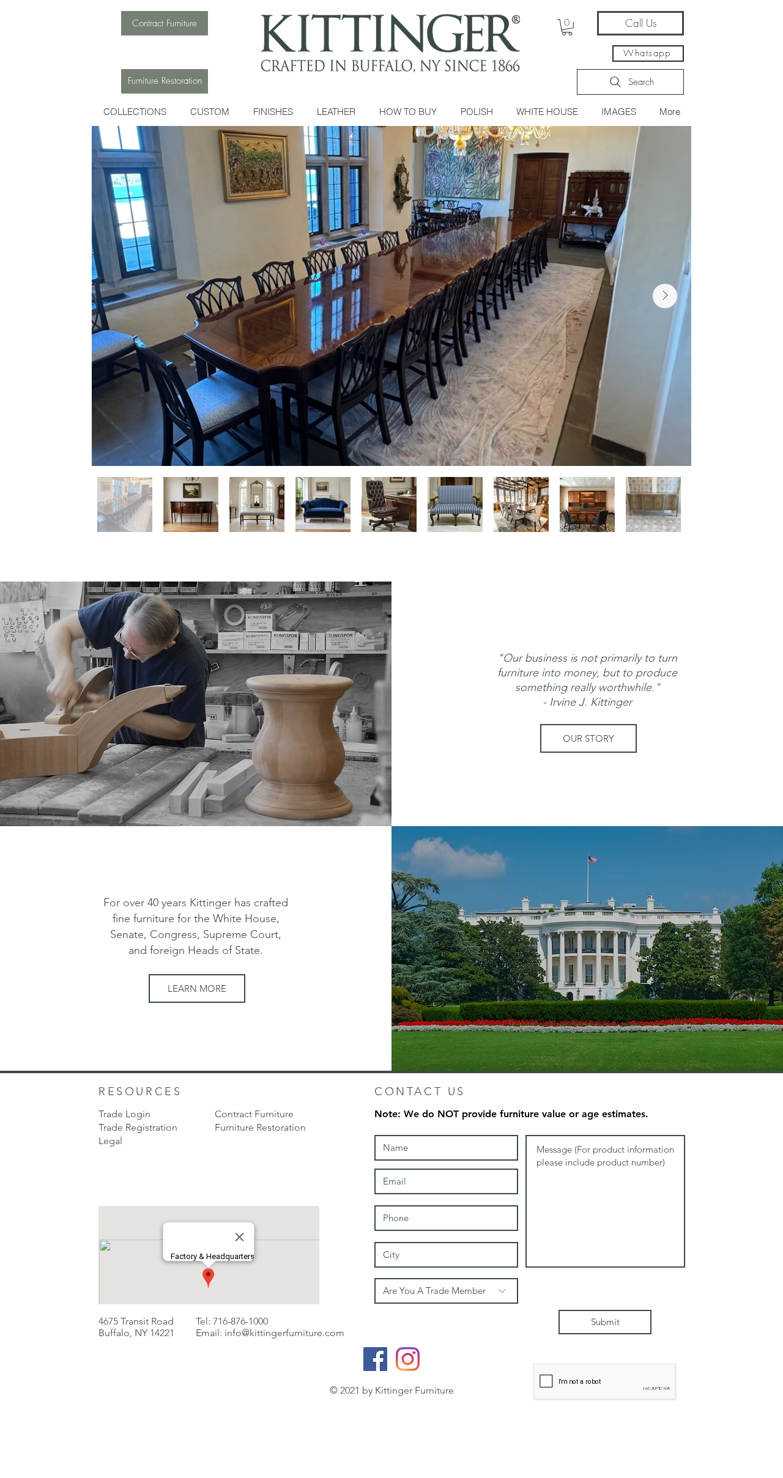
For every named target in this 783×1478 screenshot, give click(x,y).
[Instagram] (408, 1359)
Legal (110, 1141)
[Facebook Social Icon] (375, 1359)
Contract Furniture (254, 1114)
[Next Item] (665, 296)
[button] (135, 111)
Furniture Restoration (260, 1127)
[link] (567, 27)
